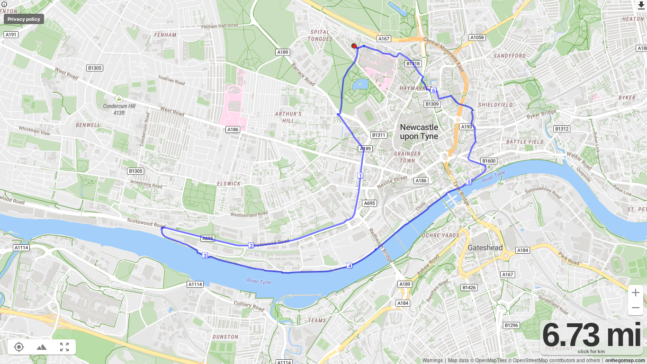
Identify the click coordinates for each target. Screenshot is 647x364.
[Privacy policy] (4, 5)
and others (588, 360)
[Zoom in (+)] (635, 292)
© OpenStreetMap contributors (541, 360)
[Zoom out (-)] (635, 307)
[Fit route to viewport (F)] (64, 347)
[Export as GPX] (641, 6)
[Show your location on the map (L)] (19, 347)
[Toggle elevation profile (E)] (41, 347)
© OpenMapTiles (488, 360)
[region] (323, 182)
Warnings (432, 360)
